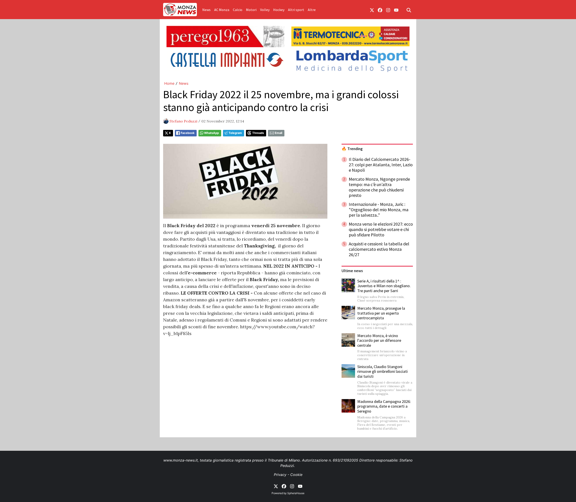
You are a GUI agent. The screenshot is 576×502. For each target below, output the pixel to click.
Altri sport (296, 9)
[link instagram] (388, 9)
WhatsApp (211, 133)
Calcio (237, 9)
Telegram (235, 133)
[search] (409, 9)
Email (278, 133)
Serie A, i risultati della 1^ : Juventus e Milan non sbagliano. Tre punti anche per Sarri (384, 285)
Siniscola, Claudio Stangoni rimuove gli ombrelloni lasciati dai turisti (382, 371)
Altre (312, 9)
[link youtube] (396, 9)
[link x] (372, 9)
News (206, 9)
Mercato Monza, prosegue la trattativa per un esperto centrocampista (381, 313)
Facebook (187, 133)
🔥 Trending (352, 148)
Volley (265, 9)
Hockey (278, 9)
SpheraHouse (295, 493)
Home (169, 83)
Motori (251, 9)
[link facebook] (380, 9)
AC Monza (221, 9)
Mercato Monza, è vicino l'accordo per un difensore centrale (379, 340)
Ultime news (352, 270)
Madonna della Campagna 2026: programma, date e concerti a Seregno (384, 406)
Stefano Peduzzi (183, 121)
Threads (258, 133)
